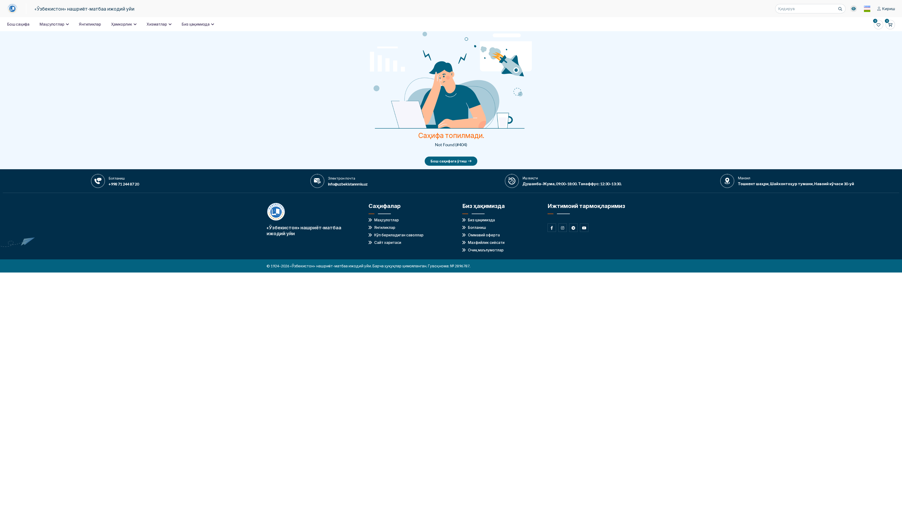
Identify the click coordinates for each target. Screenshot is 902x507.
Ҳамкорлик (122, 24)
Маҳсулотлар (52, 24)
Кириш (888, 8)
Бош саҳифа (18, 24)
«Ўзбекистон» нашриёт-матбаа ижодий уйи (84, 9)
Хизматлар (157, 24)
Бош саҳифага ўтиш (449, 161)
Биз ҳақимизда (196, 24)
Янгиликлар (90, 24)
